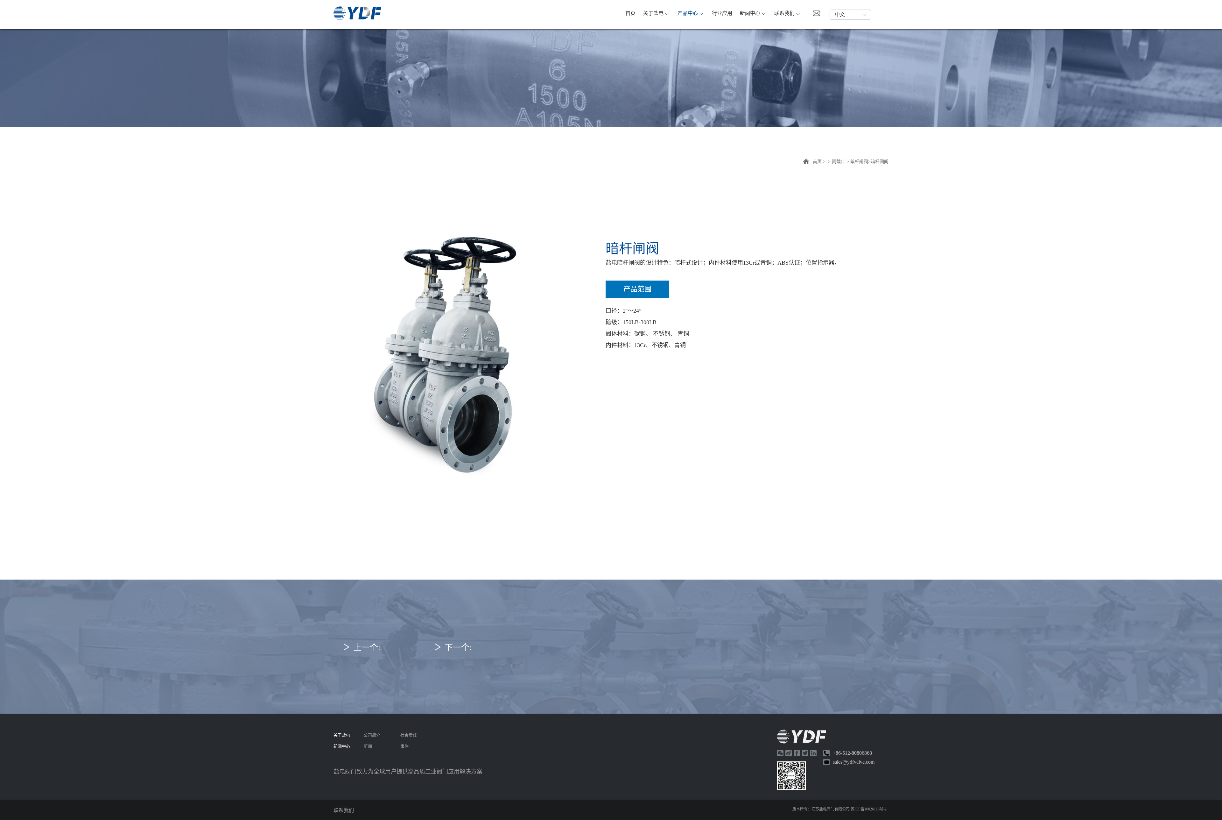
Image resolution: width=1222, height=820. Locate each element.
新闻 (368, 746)
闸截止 (838, 161)
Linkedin (813, 753)
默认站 (357, 13)
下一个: (458, 647)
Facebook (797, 753)
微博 (788, 753)
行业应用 (722, 13)
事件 (404, 746)
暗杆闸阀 (859, 161)
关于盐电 (653, 13)
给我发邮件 (816, 13)
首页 (630, 13)
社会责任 (408, 735)
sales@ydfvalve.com (853, 762)
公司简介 (372, 735)
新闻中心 (750, 13)
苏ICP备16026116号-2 (869, 809)
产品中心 (688, 13)
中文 (840, 14)
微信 (780, 753)
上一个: (366, 647)
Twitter (805, 753)
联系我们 (784, 13)
